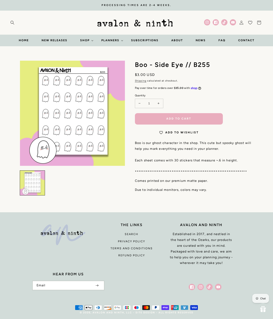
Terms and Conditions (132, 248)
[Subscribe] (97, 285)
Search (131, 234)
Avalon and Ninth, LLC (112, 312)
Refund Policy (131, 255)
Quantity (140, 95)
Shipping (140, 80)
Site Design (145, 312)
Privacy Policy (131, 241)
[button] (12, 22)
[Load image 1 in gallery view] (32, 183)
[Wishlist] (250, 22)
